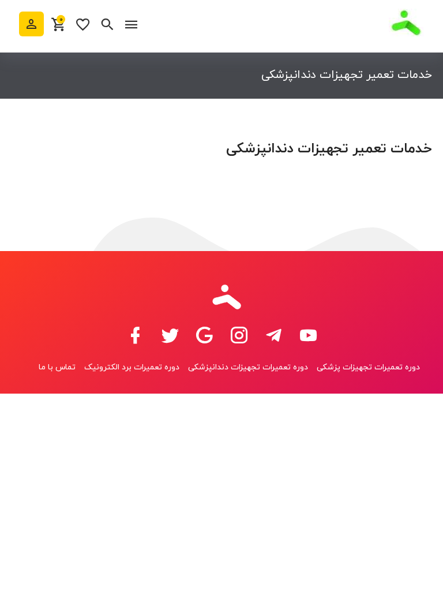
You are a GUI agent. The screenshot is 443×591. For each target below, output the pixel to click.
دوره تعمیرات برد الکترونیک (131, 367)
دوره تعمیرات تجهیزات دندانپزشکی (248, 367)
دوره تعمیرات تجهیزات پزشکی (368, 367)
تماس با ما (57, 367)
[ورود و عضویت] (31, 24)
